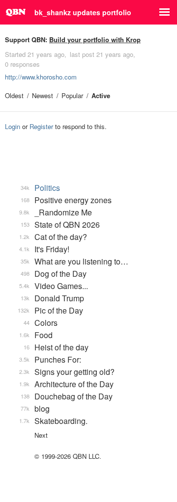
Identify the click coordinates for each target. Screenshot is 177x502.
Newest (42, 95)
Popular (72, 95)
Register (41, 126)
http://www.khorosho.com (41, 76)
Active (100, 95)
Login (12, 126)
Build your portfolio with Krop (95, 39)
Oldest (14, 95)
